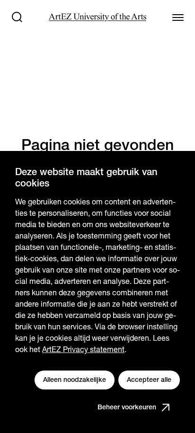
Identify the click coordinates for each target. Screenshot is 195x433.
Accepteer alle (149, 379)
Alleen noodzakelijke (74, 379)
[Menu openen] (178, 17)
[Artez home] (97, 17)
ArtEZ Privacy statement (83, 349)
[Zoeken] (17, 17)
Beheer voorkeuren (127, 407)
